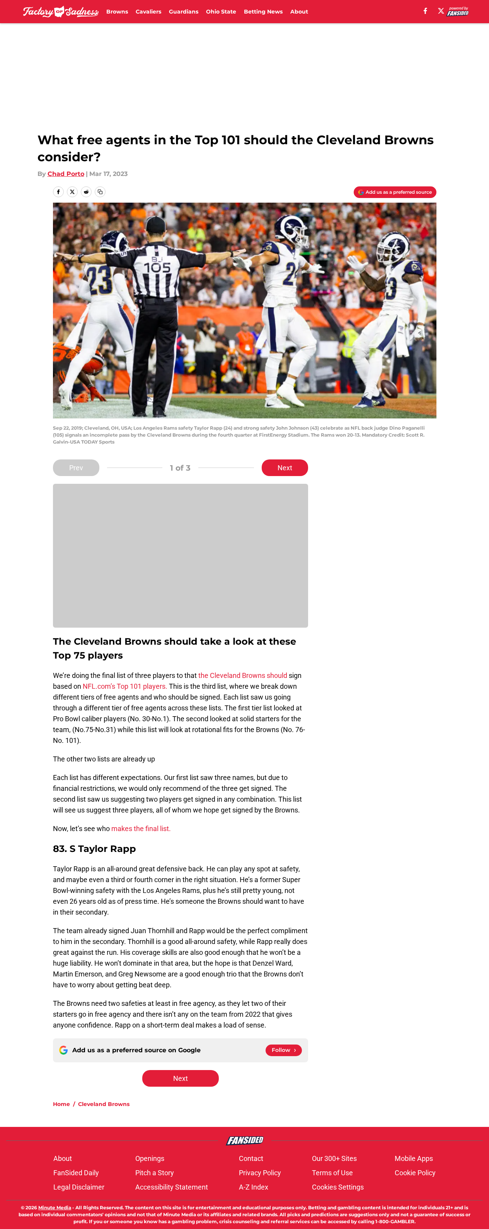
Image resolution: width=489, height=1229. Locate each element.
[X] (441, 11)
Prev (76, 468)
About (299, 11)
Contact (251, 1158)
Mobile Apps (414, 1158)
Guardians (183, 11)
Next (285, 468)
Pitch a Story (154, 1173)
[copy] (100, 191)
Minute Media (54, 1207)
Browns (117, 11)
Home (61, 1104)
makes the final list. (141, 828)
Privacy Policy (260, 1173)
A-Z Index (253, 1187)
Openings (149, 1158)
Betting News (263, 11)
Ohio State (221, 11)
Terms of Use (332, 1173)
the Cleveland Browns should (242, 675)
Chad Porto (66, 174)
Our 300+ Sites (334, 1158)
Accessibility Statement (171, 1187)
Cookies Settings (338, 1187)
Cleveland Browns (103, 1104)
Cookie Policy (415, 1173)
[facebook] (425, 11)
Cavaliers (148, 11)
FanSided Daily (76, 1173)
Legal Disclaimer (78, 1187)
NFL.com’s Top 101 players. (125, 686)
